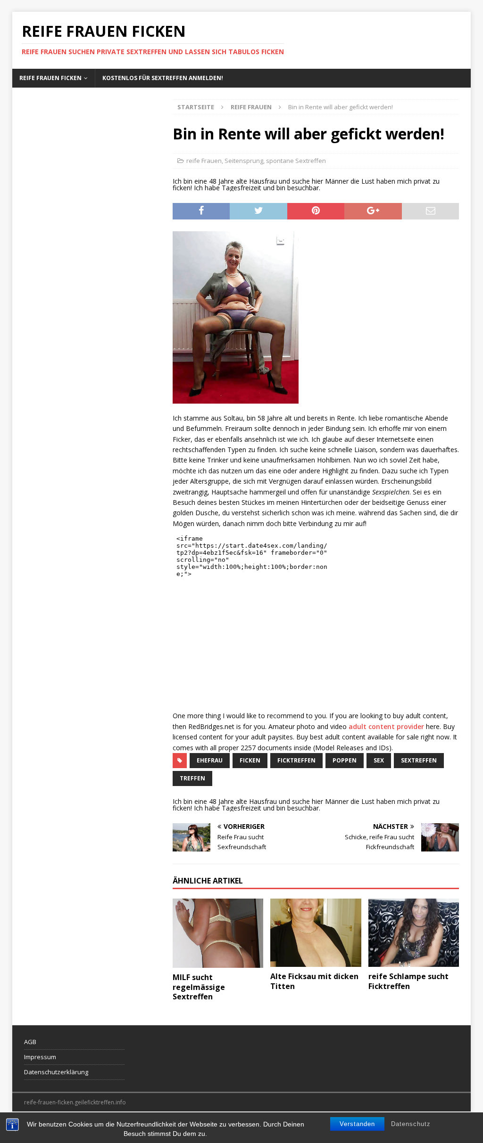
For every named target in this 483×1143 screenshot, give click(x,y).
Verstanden (357, 1123)
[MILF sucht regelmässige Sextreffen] (218, 933)
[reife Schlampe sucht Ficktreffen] (413, 933)
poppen (345, 760)
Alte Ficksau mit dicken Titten (314, 981)
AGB (30, 1042)
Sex (379, 760)
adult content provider (386, 726)
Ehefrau (210, 760)
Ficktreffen (296, 760)
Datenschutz (411, 1123)
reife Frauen (204, 160)
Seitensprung (244, 160)
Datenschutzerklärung (56, 1072)
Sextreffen (419, 760)
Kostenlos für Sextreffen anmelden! (162, 78)
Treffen (192, 778)
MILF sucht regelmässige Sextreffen (199, 987)
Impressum (40, 1057)
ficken (250, 760)
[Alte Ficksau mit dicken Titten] (315, 933)
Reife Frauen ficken (50, 78)
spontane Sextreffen (296, 160)
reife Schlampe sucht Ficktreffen (408, 981)
